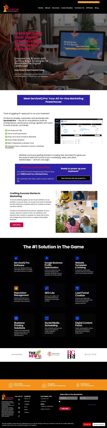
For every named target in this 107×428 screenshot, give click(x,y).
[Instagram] (19, 404)
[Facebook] (19, 400)
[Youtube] (19, 412)
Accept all (87, 424)
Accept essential (99, 424)
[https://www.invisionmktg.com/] (11, 7)
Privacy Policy (92, 404)
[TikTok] (19, 416)
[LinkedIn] (19, 408)
